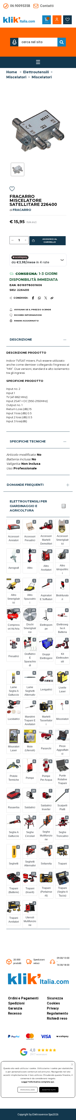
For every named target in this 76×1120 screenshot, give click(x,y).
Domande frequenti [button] (25, 485)
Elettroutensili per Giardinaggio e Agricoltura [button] (28, 505)
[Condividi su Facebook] (32, 297)
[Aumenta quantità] (25, 240)
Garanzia (15, 1008)
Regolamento (57, 1013)
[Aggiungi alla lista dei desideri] (12, 189)
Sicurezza (55, 998)
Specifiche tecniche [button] (28, 441)
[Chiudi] (63, 506)
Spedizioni (16, 1003)
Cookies (53, 1003)
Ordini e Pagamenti (23, 998)
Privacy (53, 1008)
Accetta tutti (49, 1090)
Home (11, 72)
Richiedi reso (57, 1018)
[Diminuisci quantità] (12, 240)
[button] (14, 42)
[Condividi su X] (45, 298)
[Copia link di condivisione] (51, 297)
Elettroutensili (36, 72)
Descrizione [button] (21, 339)
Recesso (15, 1013)
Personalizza (27, 1090)
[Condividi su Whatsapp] (39, 297)
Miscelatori (16, 77)
